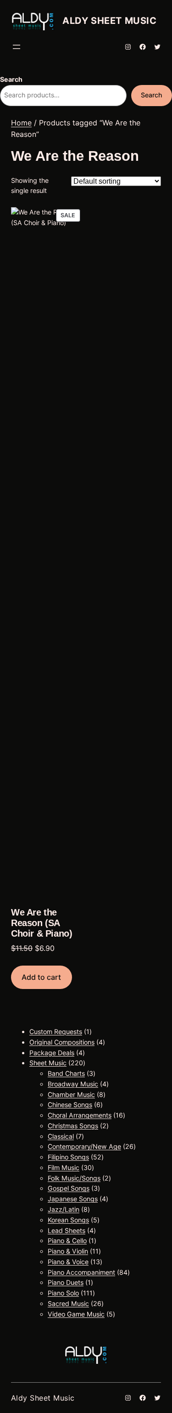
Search (11, 79)
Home (21, 122)
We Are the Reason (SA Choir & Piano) (41, 922)
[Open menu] (16, 46)
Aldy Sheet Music (109, 20)
